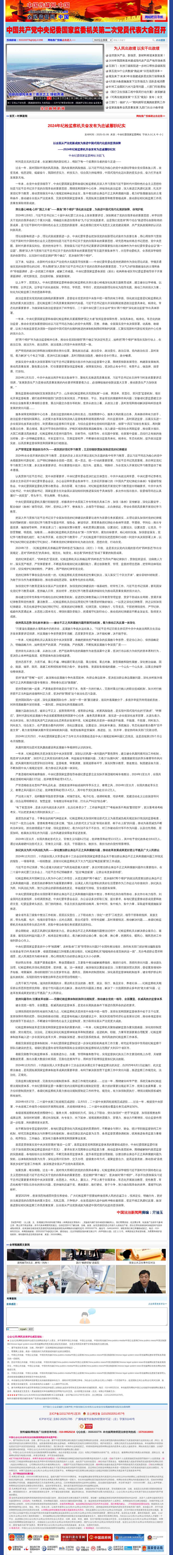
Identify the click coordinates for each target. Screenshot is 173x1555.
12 (85, 98)
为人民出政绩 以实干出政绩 (136, 48)
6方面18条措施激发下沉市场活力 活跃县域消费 (137, 81)
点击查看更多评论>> (157, 1304)
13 (90, 98)
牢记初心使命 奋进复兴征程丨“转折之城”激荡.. (68, 103)
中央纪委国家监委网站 (129, 134)
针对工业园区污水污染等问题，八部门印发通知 (137, 86)
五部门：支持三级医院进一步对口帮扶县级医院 (137, 65)
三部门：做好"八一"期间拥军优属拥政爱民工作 (137, 102)
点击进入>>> (69, 40)
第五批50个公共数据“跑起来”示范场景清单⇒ (136, 71)
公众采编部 (58, 1407)
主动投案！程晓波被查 (142, 1268)
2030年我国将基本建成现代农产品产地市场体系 (137, 60)
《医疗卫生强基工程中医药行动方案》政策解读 (137, 91)
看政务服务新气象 (33, 1268)
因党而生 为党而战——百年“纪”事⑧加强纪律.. (21, 103)
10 (76, 98)
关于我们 (47, 1407)
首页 (12, 115)
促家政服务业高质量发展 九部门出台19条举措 (136, 107)
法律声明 (68, 1407)
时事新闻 (22, 115)
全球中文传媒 (33, 9)
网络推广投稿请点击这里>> (150, 116)
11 (81, 98)
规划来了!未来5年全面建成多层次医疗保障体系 (137, 76)
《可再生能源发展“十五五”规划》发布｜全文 (136, 97)
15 (99, 98)
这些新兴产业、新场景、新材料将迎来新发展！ (137, 55)
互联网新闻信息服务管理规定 (59, 1348)
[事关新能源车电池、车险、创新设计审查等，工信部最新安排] (86, 33)
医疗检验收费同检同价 (88, 1268)
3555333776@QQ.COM (31, 40)
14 (95, 98)
